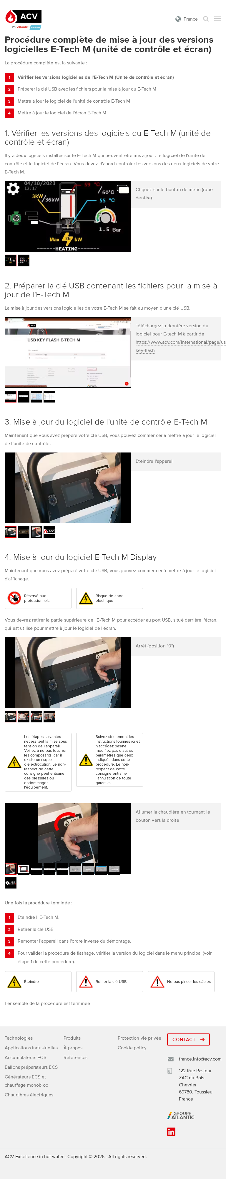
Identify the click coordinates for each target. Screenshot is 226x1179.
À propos (73, 1048)
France (191, 19)
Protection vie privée (139, 1038)
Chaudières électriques (29, 1095)
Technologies (19, 1038)
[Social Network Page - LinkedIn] (171, 1134)
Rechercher (206, 19)
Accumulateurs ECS (25, 1058)
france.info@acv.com (200, 1059)
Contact (184, 1040)
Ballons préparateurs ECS (31, 1067)
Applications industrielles (31, 1048)
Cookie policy (132, 1048)
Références (76, 1058)
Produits (72, 1038)
